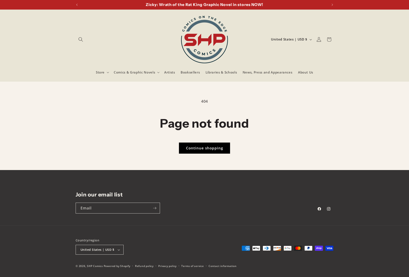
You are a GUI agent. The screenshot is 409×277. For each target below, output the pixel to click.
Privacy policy (167, 266)
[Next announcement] (332, 4)
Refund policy (144, 266)
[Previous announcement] (77, 4)
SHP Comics (95, 266)
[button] (81, 39)
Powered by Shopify (117, 266)
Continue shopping (204, 148)
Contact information (223, 266)
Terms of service (192, 266)
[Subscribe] (155, 208)
